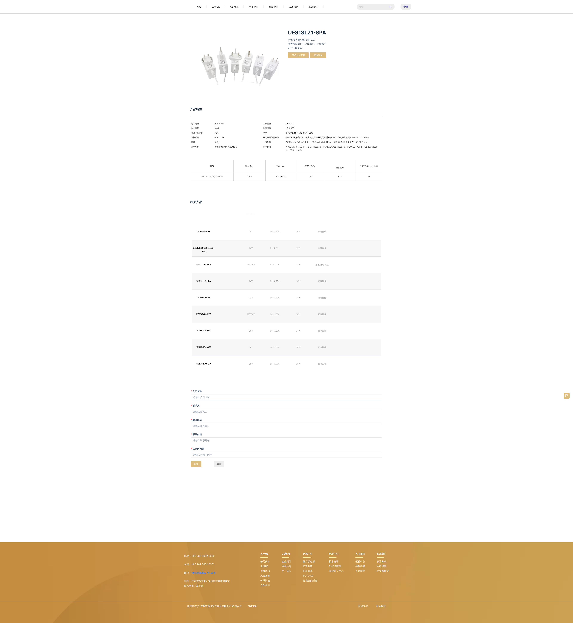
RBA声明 (252, 606)
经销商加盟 (383, 570)
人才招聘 (293, 6)
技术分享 (334, 561)
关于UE (216, 6)
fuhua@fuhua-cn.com (203, 572)
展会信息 (286, 566)
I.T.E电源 (307, 566)
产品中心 (253, 6)
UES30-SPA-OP (203, 364)
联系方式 (381, 561)
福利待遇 (360, 566)
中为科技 (381, 606)
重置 (219, 464)
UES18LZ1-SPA (203, 281)
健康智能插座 (310, 580)
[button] (298, 55)
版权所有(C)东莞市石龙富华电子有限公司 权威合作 (214, 606)
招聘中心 (360, 561)
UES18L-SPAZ (203, 298)
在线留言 (381, 566)
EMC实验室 (335, 566)
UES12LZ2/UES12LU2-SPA (203, 250)
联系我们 (313, 6)
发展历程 (265, 570)
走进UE (264, 566)
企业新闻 (286, 561)
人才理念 (360, 570)
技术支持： (364, 606)
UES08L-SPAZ (203, 231)
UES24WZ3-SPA (203, 314)
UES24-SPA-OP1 (203, 331)
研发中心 (273, 6)
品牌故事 (265, 575)
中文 (405, 6)
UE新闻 (234, 6)
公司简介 (265, 561)
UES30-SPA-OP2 (203, 347)
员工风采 (286, 570)
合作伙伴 (265, 585)
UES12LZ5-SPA (203, 264)
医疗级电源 (309, 561)
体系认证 (265, 580)
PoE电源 (307, 570)
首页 (199, 6)
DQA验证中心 (336, 570)
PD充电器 (308, 575)
